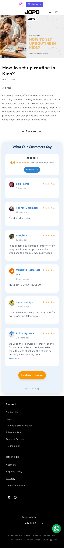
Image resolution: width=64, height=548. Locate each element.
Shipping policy (50, 540)
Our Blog (10, 478)
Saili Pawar (22, 183)
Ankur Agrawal (25, 333)
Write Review (32, 170)
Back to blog (34, 131)
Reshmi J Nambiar (27, 207)
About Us (11, 465)
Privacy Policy (13, 432)
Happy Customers (15, 485)
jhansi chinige (24, 302)
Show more (14, 359)
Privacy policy (16, 540)
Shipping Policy (14, 471)
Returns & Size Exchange (19, 425)
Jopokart (32, 157)
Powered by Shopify (32, 535)
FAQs (8, 419)
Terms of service (32, 540)
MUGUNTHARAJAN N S (28, 272)
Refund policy (13, 446)
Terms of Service (15, 439)
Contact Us (12, 412)
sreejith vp (22, 235)
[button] (6, 12)
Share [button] (8, 88)
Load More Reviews (32, 375)
